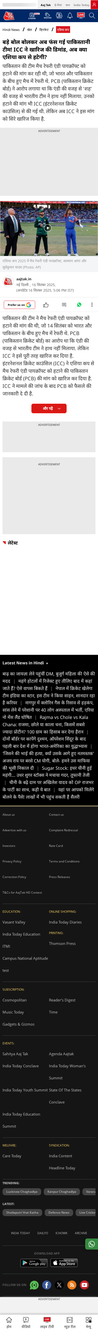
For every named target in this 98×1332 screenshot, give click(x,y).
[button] (89, 1323)
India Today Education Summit (21, 1120)
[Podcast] (59, 15)
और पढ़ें (48, 408)
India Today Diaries (65, 922)
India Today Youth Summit (25, 1089)
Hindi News (11, 29)
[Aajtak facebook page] (46, 1285)
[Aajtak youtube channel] (84, 1285)
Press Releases (59, 877)
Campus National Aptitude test (25, 964)
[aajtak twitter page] (59, 1285)
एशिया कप (63, 30)
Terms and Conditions (64, 861)
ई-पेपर (58, 5)
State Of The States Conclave (65, 1096)
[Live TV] (81, 17)
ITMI (6, 946)
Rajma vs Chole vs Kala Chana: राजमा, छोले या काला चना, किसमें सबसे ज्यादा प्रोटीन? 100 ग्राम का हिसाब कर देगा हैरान (46, 724)
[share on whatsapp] (91, 1244)
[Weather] (48, 17)
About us (9, 814)
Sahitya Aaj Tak (15, 1053)
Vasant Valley (14, 922)
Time (53, 1012)
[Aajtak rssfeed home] (71, 1285)
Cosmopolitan (15, 999)
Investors (9, 846)
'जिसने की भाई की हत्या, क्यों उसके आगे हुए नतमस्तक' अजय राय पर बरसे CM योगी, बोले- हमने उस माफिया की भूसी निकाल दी (48, 760)
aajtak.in (23, 279)
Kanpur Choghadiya (61, 1191)
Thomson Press (62, 943)
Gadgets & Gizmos (18, 1024)
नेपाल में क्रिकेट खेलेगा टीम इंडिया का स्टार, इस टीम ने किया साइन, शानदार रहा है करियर (49, 695)
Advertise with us (14, 830)
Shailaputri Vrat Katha (22, 1212)
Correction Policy (14, 877)
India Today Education (21, 934)
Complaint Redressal (63, 830)
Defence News (58, 1212)
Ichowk (61, 1233)
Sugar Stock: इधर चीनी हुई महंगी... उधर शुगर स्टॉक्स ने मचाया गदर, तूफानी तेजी (47, 775)
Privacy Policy (12, 861)
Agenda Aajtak (61, 1053)
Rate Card (56, 846)
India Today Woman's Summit (67, 1071)
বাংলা (68, 5)
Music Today (13, 1012)
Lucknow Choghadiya (21, 1191)
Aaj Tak (46, 5)
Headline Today (62, 1167)
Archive (81, 1233)
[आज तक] (9, 15)
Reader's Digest (62, 999)
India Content (60, 1155)
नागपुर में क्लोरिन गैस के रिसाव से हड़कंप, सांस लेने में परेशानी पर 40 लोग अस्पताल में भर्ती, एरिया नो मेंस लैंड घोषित (48, 710)
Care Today (12, 1155)
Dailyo (42, 1233)
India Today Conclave (21, 1065)
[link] (94, 4)
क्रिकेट (43, 30)
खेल (29, 30)
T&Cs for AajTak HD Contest (22, 892)
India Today (81, 5)
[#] (79, 306)
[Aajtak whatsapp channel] (34, 1285)
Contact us (56, 814)
